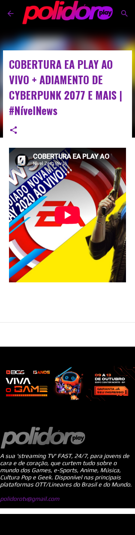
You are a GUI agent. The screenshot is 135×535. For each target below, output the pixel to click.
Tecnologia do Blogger (72, 524)
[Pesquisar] (124, 14)
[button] (13, 131)
